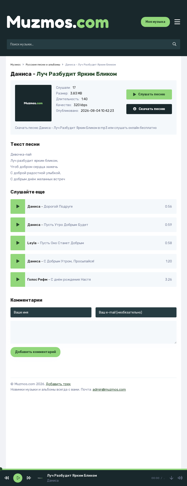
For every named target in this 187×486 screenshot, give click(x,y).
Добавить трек (58, 384)
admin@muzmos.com (109, 389)
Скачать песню (152, 109)
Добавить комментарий (35, 352)
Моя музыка (155, 22)
